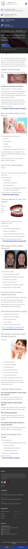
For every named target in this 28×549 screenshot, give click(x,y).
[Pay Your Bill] (14, 25)
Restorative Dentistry (5, 46)
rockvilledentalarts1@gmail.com (10, 534)
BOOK (7, 547)
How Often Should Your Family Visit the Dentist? (10, 503)
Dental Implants (4, 44)
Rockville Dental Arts (13, 542)
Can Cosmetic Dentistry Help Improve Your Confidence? (12, 494)
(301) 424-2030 (7, 529)
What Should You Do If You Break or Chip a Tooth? (11, 499)
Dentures (3, 45)
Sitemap (2, 485)
